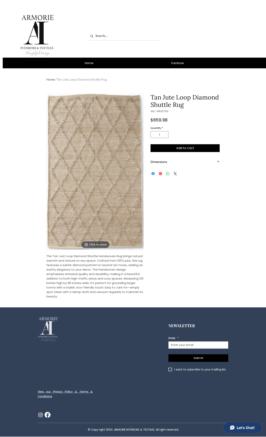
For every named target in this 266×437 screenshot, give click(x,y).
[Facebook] (47, 415)
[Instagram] (40, 415)
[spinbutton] (159, 134)
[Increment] (165, 134)
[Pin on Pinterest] (160, 173)
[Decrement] (153, 134)
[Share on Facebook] (153, 173)
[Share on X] (175, 173)
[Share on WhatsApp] (168, 173)
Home (50, 79)
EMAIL (173, 338)
